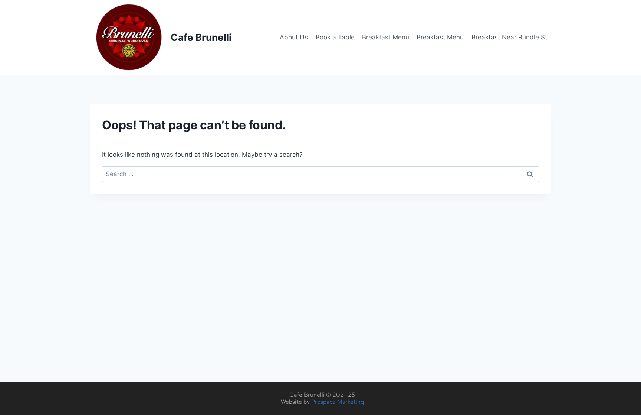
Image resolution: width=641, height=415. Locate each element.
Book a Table (335, 37)
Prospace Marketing (337, 402)
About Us (294, 37)
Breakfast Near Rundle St (509, 37)
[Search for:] (320, 174)
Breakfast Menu (385, 37)
